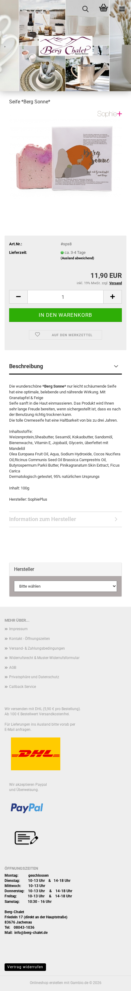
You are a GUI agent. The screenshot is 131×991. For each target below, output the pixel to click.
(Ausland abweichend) (77, 258)
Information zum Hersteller (42, 519)
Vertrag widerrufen (25, 967)
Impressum (18, 629)
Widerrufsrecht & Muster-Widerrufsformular (44, 658)
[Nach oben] (114, 981)
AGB (12, 667)
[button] (18, 297)
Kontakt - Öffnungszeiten (29, 639)
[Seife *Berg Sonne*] (65, 156)
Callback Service (22, 687)
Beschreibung (26, 366)
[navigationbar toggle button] (122, 9)
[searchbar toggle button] (85, 9)
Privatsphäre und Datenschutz (34, 677)
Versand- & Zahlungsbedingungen (37, 648)
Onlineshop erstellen (46, 983)
